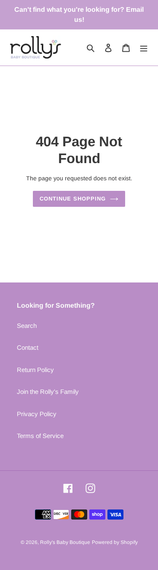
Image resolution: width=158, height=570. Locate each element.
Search (27, 325)
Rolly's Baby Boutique (65, 542)
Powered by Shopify (115, 542)
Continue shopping (73, 198)
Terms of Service (40, 435)
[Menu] (144, 48)
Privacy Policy (36, 413)
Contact (27, 347)
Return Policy (35, 369)
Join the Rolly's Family (48, 391)
